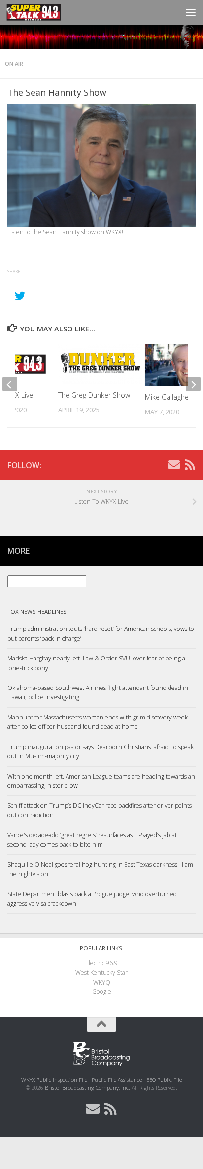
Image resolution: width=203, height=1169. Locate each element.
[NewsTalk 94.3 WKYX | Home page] (43, 12)
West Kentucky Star (101, 972)
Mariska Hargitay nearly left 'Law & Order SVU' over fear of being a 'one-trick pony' (96, 663)
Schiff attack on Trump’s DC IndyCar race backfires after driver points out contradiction (99, 810)
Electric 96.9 (101, 963)
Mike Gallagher (168, 397)
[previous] (9, 384)
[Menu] (190, 12)
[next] (193, 384)
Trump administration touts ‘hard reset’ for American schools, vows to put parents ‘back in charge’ (100, 633)
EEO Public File (164, 1079)
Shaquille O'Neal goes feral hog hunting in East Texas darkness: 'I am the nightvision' (100, 869)
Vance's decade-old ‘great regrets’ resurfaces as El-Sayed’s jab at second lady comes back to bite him (92, 839)
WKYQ (101, 982)
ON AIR (14, 63)
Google (101, 992)
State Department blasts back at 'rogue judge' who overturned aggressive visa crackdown (92, 898)
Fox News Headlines (37, 611)
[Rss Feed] (190, 465)
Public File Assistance (117, 1079)
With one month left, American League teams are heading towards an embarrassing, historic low (101, 781)
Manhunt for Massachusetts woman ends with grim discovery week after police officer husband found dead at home (97, 722)
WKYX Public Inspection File (54, 1079)
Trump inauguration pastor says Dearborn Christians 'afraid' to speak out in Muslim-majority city (100, 751)
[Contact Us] (174, 465)
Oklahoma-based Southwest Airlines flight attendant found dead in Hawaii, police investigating (97, 692)
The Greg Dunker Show (94, 395)
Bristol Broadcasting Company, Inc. (87, 1087)
